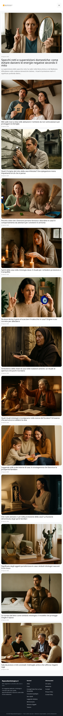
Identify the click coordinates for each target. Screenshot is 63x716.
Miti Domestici (31, 702)
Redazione (48, 686)
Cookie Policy (49, 694)
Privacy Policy (49, 692)
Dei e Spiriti (30, 696)
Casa (28, 686)
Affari (28, 684)
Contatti (47, 689)
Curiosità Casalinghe (32, 694)
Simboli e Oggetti (31, 704)
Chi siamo (48, 684)
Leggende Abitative (32, 699)
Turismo (29, 707)
